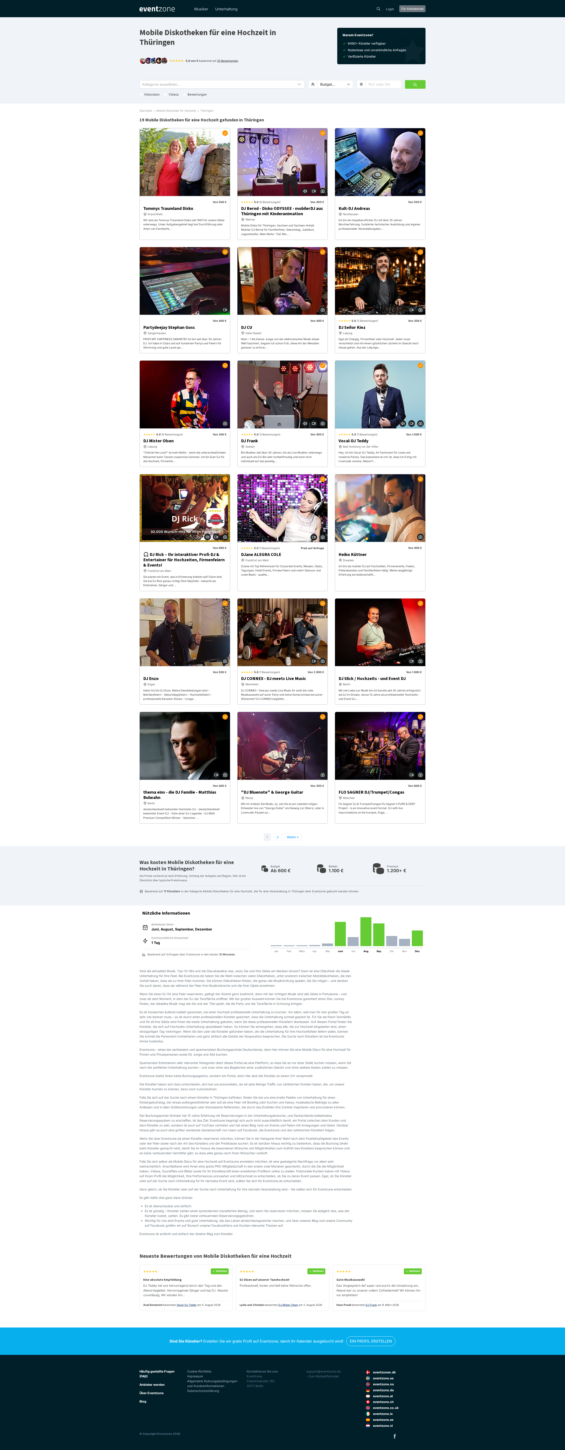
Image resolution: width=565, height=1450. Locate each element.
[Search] (378, 8)
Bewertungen (197, 94)
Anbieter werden (152, 1384)
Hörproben (152, 94)
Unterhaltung (226, 9)
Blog (142, 1401)
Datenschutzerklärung (203, 1391)
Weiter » (293, 837)
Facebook (394, 1436)
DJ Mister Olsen (288, 1305)
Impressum (195, 1376)
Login (390, 9)
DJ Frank (371, 1305)
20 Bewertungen (227, 60)
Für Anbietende (412, 9)
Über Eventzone (151, 1393)
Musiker (201, 9)
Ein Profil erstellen (371, 1341)
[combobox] (383, 84)
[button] (222, 84)
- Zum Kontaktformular (322, 1376)
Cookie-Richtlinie (199, 1371)
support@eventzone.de (323, 1371)
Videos (174, 94)
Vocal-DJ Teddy (187, 1305)
